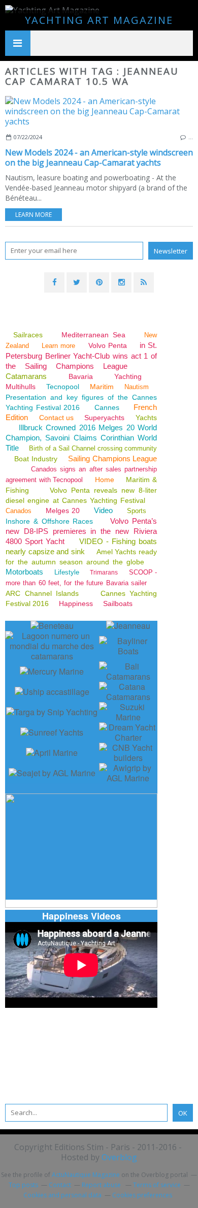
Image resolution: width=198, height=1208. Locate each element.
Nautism (136, 387)
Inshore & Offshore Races (49, 521)
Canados (18, 511)
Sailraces (29, 335)
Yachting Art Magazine (99, 20)
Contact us (56, 418)
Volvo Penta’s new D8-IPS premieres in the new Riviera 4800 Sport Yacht (81, 531)
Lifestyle (66, 572)
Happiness (76, 603)
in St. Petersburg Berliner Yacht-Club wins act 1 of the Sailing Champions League (81, 355)
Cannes (106, 407)
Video (103, 510)
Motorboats (24, 571)
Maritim (102, 387)
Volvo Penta (107, 345)
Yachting (128, 376)
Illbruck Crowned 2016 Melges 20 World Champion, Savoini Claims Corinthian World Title (81, 437)
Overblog (119, 1157)
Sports (136, 511)
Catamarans (26, 376)
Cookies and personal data (62, 1195)
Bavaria (81, 376)
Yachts (146, 418)
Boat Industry (35, 459)
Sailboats (118, 603)
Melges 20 (63, 510)
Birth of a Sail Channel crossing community (93, 448)
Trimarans (104, 572)
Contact (60, 1185)
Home (104, 479)
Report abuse (102, 1185)
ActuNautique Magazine (86, 1174)
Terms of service (157, 1185)
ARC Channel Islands (42, 593)
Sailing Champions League (112, 458)
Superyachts (104, 418)
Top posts (23, 1185)
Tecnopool (62, 387)
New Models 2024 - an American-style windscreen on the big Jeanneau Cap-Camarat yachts (99, 157)
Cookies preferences (142, 1195)
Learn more (33, 214)
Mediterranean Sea (93, 335)
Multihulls (22, 387)
